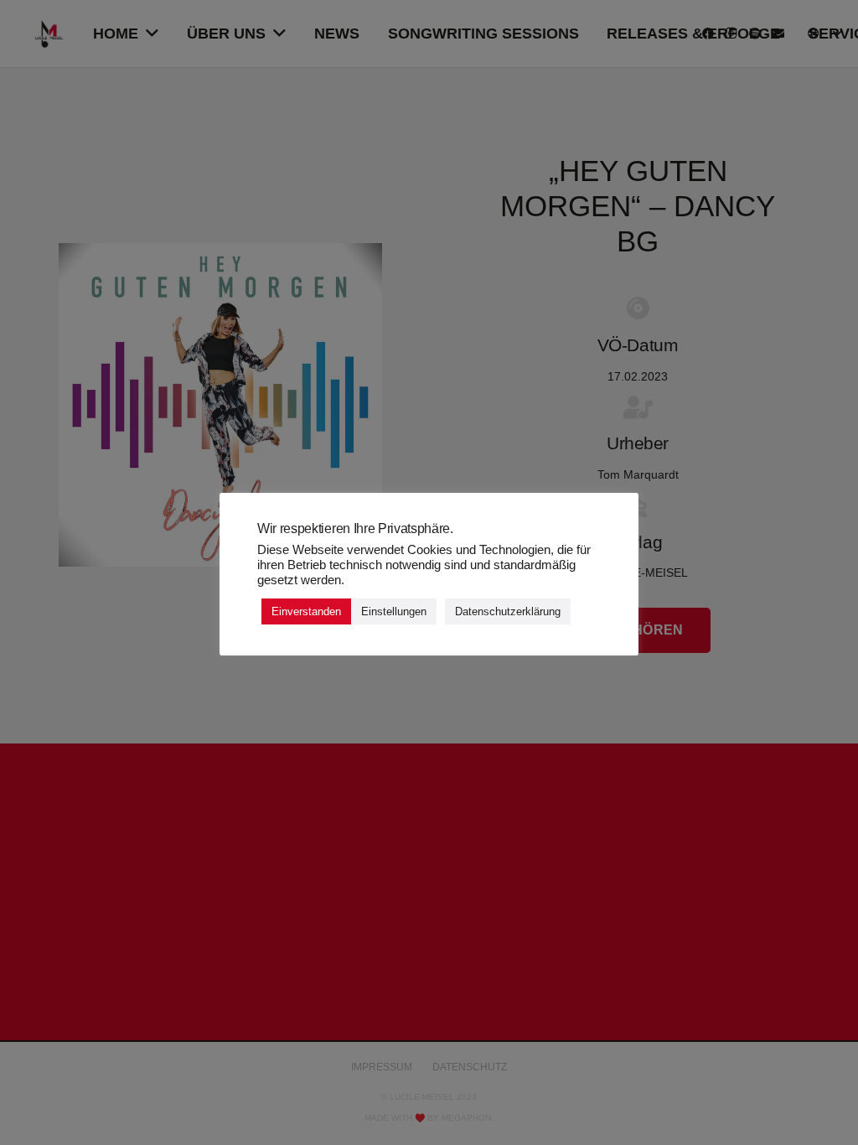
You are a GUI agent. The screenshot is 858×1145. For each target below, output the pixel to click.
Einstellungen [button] (393, 611)
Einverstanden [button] (306, 611)
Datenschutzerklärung (508, 611)
